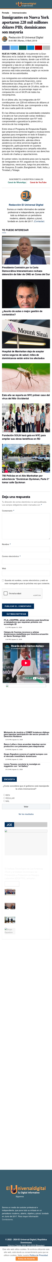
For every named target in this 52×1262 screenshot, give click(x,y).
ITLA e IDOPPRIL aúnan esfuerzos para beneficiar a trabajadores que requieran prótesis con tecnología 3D (26, 622)
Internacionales (19, 12)
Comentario (8, 510)
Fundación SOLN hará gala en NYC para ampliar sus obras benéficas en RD (24, 437)
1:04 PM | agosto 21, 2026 (13, 639)
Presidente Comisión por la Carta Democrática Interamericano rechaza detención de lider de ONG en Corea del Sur (26, 271)
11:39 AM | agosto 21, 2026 (14, 759)
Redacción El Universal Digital (26, 37)
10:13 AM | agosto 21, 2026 (14, 769)
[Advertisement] (26, 1054)
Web (4, 568)
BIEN (8, 795)
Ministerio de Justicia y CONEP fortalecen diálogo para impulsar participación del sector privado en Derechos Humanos (26, 734)
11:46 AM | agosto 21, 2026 (14, 749)
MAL (7, 801)
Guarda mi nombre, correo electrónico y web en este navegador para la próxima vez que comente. (27, 582)
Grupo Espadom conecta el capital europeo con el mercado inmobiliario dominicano (25, 755)
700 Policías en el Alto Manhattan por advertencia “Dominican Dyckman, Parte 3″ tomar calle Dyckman (25, 479)
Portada (5, 12)
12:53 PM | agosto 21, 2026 (14, 739)
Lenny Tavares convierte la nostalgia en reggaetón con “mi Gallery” (22, 765)
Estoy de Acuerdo (26, 1258)
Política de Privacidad (39, 1255)
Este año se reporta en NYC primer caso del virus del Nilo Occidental (26, 396)
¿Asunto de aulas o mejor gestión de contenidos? (22, 312)
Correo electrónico (11, 556)
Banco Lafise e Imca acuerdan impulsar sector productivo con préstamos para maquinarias (25, 745)
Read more (12, 884)
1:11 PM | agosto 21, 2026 (13, 627)
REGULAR (10, 798)
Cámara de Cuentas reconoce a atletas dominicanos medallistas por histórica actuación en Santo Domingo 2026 (26, 634)
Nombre (6, 544)
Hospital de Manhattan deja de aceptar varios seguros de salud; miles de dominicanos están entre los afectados (23, 355)
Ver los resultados (26, 814)
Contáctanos (7, 1219)
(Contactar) (39, 221)
